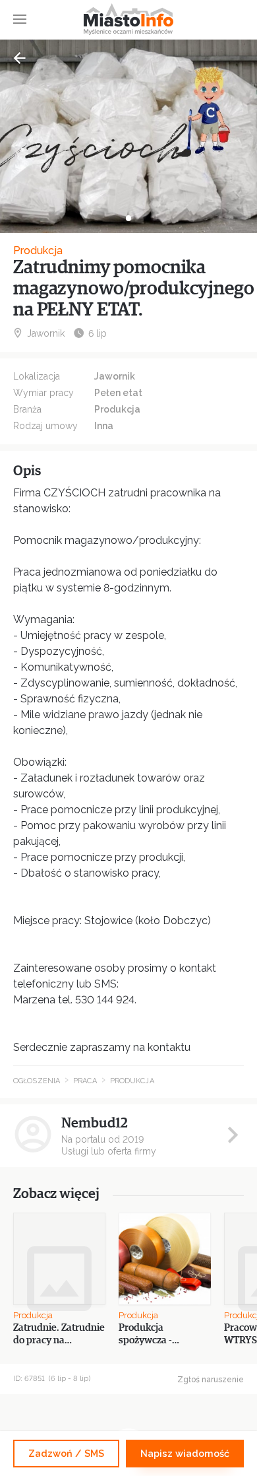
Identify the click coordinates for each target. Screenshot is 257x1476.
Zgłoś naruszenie (210, 1379)
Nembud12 (94, 1123)
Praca (85, 1081)
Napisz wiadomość (184, 1453)
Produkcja (38, 250)
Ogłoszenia (36, 1081)
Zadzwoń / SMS (66, 1453)
